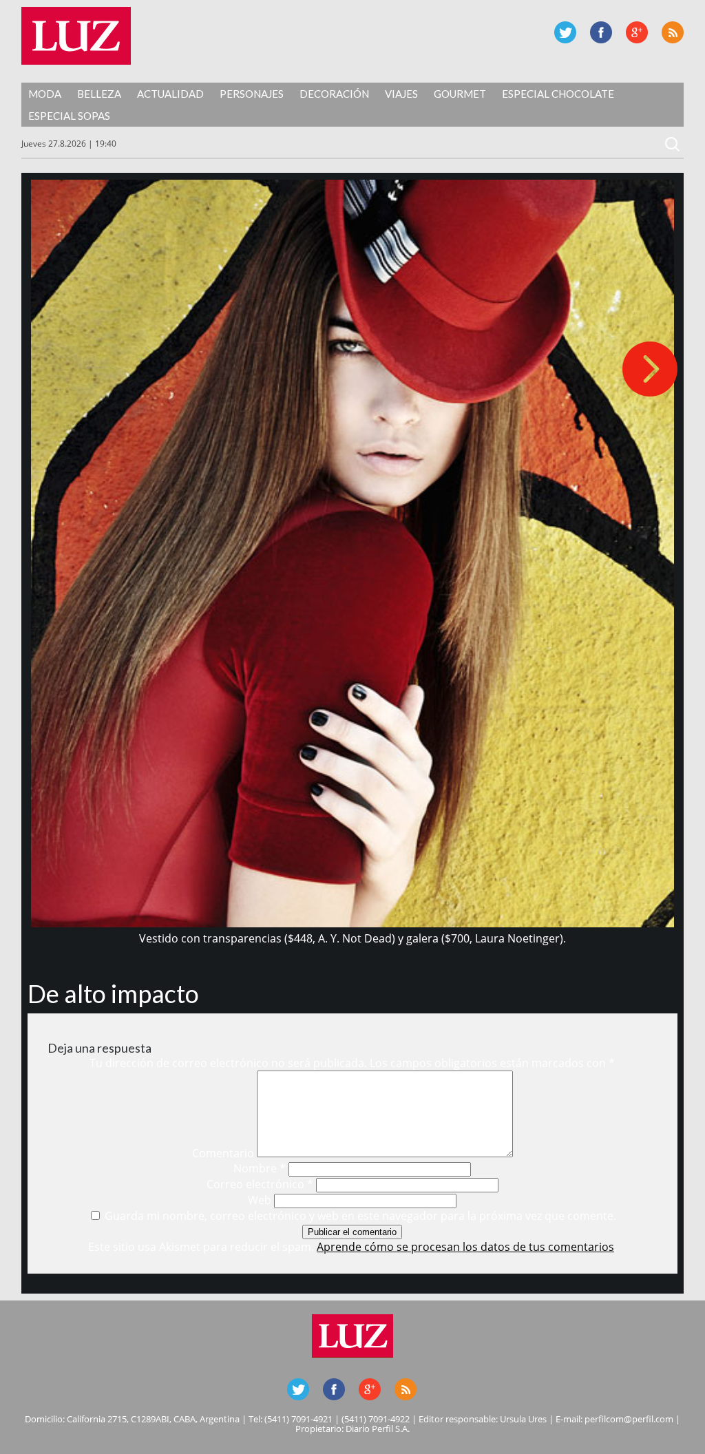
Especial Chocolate (558, 93)
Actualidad (170, 93)
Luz (76, 36)
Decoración (334, 93)
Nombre (259, 1168)
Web (259, 1200)
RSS (673, 32)
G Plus (637, 32)
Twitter (565, 32)
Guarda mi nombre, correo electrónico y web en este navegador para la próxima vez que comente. (360, 1215)
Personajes (252, 93)
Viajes (401, 93)
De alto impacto (113, 993)
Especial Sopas (69, 115)
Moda (44, 93)
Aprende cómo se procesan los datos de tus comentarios (465, 1246)
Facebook (601, 32)
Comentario (223, 1153)
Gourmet (460, 93)
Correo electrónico (260, 1184)
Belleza (99, 93)
